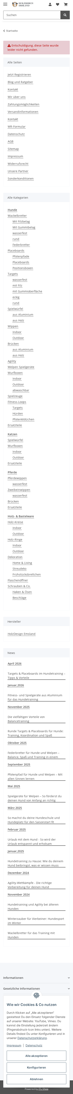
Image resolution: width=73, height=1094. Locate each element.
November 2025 (19, 707)
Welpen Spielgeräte (21, 367)
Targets (13, 274)
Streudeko (19, 568)
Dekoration (15, 557)
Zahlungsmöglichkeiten (23, 104)
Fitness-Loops (17, 402)
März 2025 (15, 808)
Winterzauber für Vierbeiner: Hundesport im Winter (36, 921)
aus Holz (18, 320)
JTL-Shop (43, 1089)
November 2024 (19, 894)
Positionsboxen (23, 268)
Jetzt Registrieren (19, 74)
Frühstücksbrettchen (27, 574)
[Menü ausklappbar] (5, 2)
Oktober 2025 (17, 743)
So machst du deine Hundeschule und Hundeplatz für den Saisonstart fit (34, 820)
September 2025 (19, 764)
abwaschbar (21, 390)
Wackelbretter (17, 216)
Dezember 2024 (18, 873)
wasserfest (20, 233)
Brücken (13, 344)
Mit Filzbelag (21, 221)
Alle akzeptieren (36, 1055)
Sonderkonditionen (21, 178)
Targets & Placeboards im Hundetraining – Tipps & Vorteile (36, 676)
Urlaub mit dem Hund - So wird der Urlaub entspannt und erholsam (32, 842)
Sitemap (13, 149)
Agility (12, 361)
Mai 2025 (14, 786)
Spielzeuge (15, 396)
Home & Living (22, 563)
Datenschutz (34, 1045)
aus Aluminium (23, 314)
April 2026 (14, 663)
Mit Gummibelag (24, 227)
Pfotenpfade (21, 256)
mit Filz (17, 285)
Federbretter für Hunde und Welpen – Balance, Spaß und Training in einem (33, 755)
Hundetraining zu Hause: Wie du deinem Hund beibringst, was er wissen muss (35, 863)
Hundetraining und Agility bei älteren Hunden (33, 907)
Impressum (14, 1045)
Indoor (17, 332)
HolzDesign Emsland (21, 634)
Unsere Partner (18, 171)
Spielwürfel (15, 309)
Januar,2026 (16, 685)
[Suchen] (65, 15)
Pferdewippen (17, 478)
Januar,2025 (16, 851)
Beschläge (19, 598)
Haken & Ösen (22, 592)
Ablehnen (36, 1079)
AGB (10, 141)
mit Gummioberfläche (27, 291)
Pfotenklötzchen (23, 419)
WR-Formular (17, 126)
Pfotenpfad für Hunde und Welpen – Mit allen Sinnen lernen (35, 777)
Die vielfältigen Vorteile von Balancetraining (26, 719)
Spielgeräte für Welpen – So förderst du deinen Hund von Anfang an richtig (35, 798)
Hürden (18, 413)
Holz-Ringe (15, 539)
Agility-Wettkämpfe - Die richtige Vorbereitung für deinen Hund (30, 885)
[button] (50, 4)
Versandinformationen (23, 112)
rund (16, 239)
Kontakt (13, 89)
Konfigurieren (36, 1067)
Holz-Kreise (15, 522)
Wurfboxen (15, 373)
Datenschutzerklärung (32, 1038)
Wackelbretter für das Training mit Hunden (31, 935)
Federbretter (21, 245)
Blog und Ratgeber (20, 82)
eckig (16, 297)
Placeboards (16, 250)
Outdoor (18, 338)
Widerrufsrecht (18, 164)
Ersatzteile (15, 425)
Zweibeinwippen (19, 490)
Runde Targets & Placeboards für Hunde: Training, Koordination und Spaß (35, 733)
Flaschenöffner (18, 580)
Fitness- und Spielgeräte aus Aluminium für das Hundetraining (35, 697)
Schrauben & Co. (19, 586)
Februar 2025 (17, 829)
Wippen (13, 326)
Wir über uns (17, 97)
